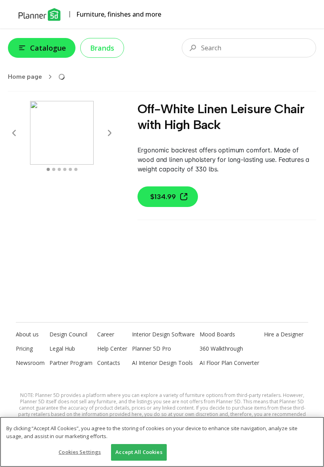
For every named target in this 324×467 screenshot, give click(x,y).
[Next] (109, 133)
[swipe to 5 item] (75, 169)
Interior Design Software (163, 334)
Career (105, 334)
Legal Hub (62, 348)
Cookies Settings (79, 452)
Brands (102, 48)
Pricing (24, 348)
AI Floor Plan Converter (229, 362)
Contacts (108, 362)
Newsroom (30, 362)
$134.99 (163, 196)
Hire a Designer (283, 334)
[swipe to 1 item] (53, 169)
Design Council (68, 334)
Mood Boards (217, 334)
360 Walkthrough (221, 348)
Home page (25, 76)
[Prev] (14, 133)
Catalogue (48, 48)
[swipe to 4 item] (70, 169)
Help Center (112, 348)
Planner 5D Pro (151, 348)
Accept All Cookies (138, 452)
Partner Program (70, 362)
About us (27, 334)
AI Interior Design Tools (162, 362)
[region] (162, 442)
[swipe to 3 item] (64, 169)
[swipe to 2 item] (59, 169)
